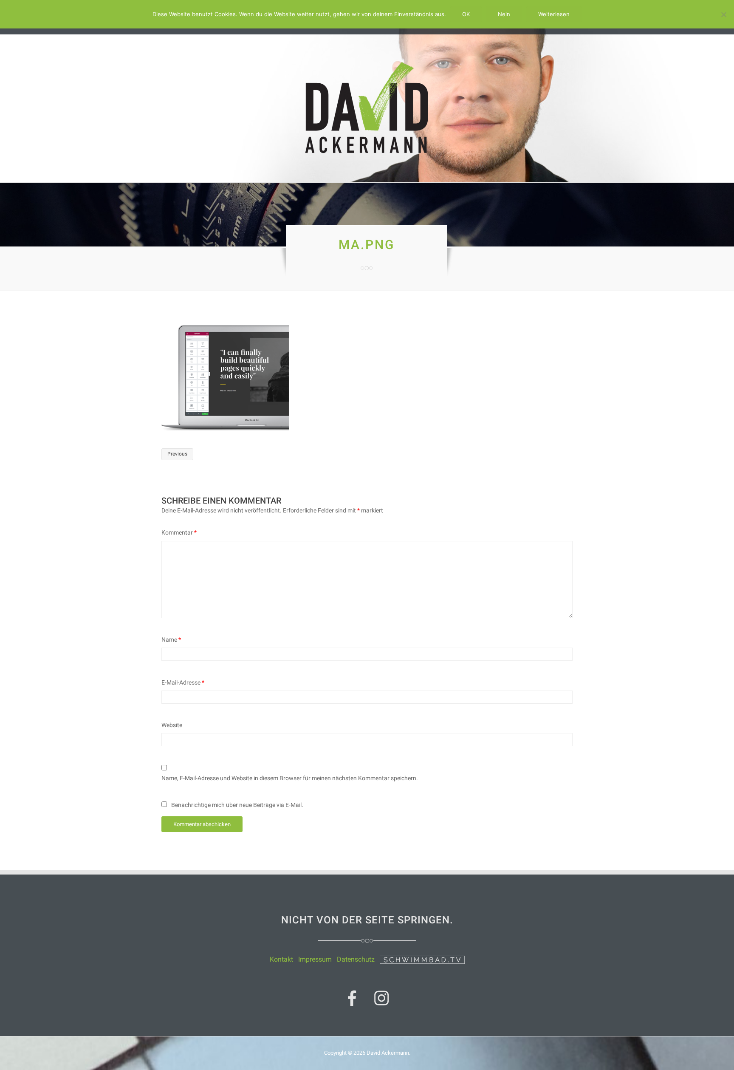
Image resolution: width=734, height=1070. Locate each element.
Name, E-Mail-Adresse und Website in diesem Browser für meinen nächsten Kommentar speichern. (289, 778)
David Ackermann (388, 1053)
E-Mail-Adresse (182, 682)
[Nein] (723, 14)
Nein (504, 14)
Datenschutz (356, 959)
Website (171, 725)
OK (466, 14)
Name (171, 639)
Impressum (315, 959)
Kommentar (179, 532)
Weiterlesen (554, 14)
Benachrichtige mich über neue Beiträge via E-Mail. (237, 804)
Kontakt (281, 959)
